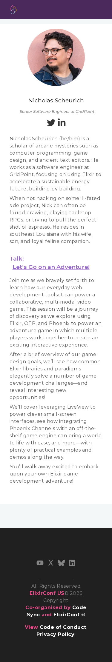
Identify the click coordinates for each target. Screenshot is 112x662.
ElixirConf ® (69, 615)
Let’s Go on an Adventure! (51, 266)
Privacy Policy (55, 634)
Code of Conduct (63, 627)
